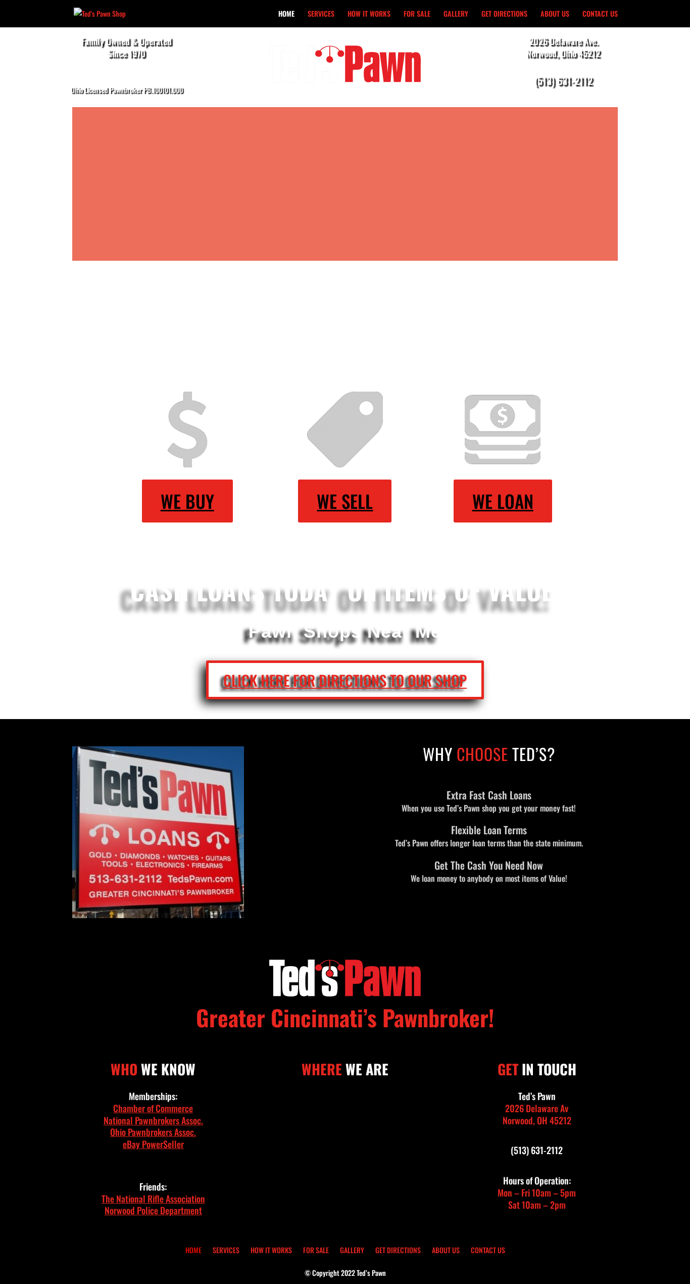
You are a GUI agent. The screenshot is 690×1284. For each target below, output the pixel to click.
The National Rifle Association (153, 1198)
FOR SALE (417, 14)
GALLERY (455, 14)
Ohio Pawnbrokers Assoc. (153, 1131)
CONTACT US (600, 14)
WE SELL (345, 501)
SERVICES (321, 14)
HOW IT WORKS (369, 14)
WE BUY (187, 501)
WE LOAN (502, 501)
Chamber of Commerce (153, 1108)
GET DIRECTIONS (504, 14)
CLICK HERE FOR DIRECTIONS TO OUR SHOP (345, 680)
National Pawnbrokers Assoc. (153, 1120)
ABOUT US (554, 14)
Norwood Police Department (153, 1210)
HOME (286, 14)
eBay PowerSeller (153, 1144)
